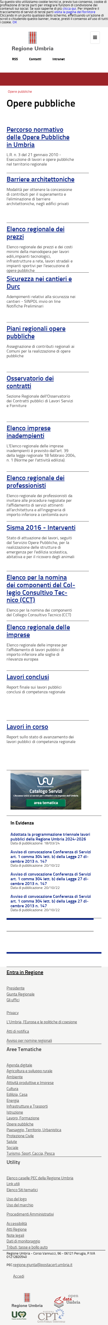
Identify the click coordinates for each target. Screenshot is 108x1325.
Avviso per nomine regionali (29, 1040)
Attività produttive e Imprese (30, 1082)
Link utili (13, 1183)
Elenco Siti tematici (22, 1189)
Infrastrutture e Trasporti (27, 1106)
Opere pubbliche (20, 92)
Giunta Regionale (21, 994)
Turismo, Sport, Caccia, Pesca (31, 1153)
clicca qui (69, 8)
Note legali (15, 1235)
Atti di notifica (18, 1031)
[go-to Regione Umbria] (32, 34)
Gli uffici (13, 1000)
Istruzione (15, 1112)
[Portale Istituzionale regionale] (27, 1300)
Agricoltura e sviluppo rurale (29, 1071)
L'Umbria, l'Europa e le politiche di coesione (42, 1022)
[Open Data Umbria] (67, 1300)
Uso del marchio (20, 1205)
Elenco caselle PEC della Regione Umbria (40, 1178)
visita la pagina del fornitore (74, 12)
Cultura (12, 1088)
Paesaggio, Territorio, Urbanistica (34, 1130)
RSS (15, 59)
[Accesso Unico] (45, 790)
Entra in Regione (25, 972)
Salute (12, 1141)
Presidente (16, 988)
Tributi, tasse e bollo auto (27, 1247)
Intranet (58, 59)
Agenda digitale (19, 1065)
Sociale (12, 1147)
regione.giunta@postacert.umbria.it (42, 1264)
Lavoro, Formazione (23, 1118)
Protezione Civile (20, 1136)
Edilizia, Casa (17, 1094)
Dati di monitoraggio (23, 1241)
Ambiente (15, 1077)
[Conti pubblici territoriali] (51, 1315)
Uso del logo (17, 1199)
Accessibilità (17, 1223)
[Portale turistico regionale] (19, 1315)
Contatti (35, 59)
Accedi (18, 1276)
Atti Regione (17, 1229)
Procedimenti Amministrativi (30, 1214)
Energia (13, 1100)
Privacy (13, 1012)
